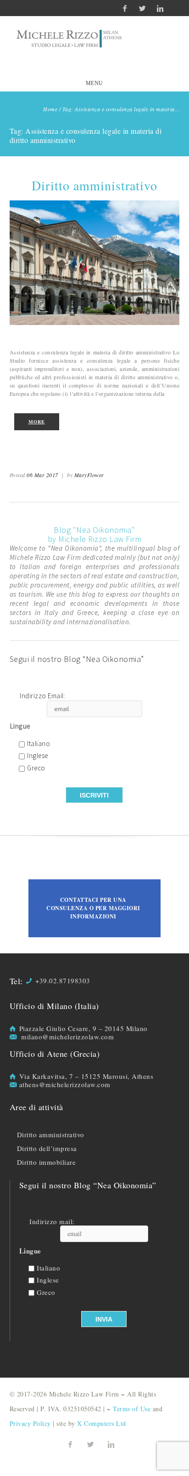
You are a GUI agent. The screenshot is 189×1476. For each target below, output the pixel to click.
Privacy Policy (30, 1423)
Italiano (38, 744)
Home (50, 109)
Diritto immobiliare (46, 1162)
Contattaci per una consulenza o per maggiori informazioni (93, 908)
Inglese (37, 756)
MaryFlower (89, 475)
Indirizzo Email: (42, 696)
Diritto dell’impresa (47, 1148)
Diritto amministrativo (94, 185)
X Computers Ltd (101, 1423)
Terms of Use (131, 1408)
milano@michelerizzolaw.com (67, 1036)
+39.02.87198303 (62, 980)
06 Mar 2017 (42, 475)
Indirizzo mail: (52, 1221)
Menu (94, 83)
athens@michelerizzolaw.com (65, 1084)
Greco (36, 768)
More (36, 421)
